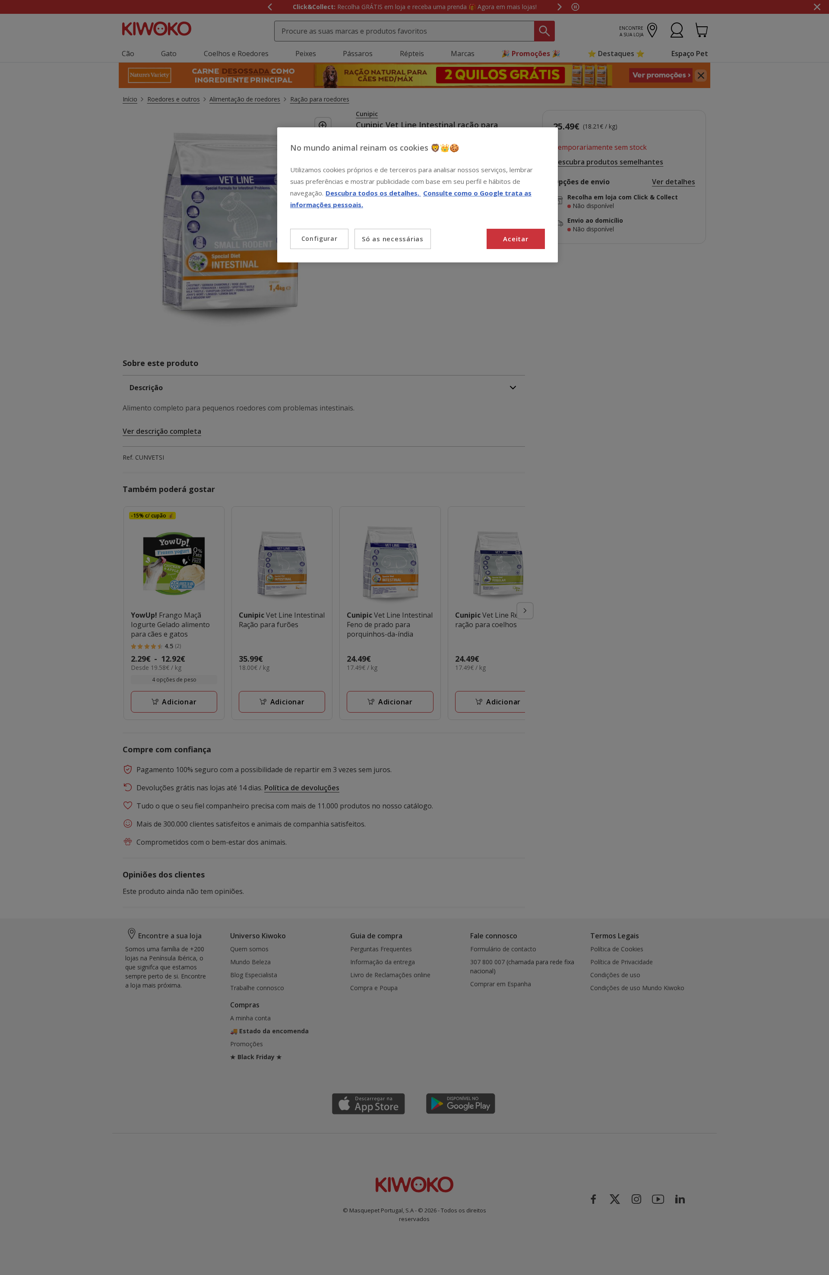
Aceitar (515, 238)
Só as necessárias (393, 238)
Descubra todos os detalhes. (373, 193)
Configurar (319, 238)
